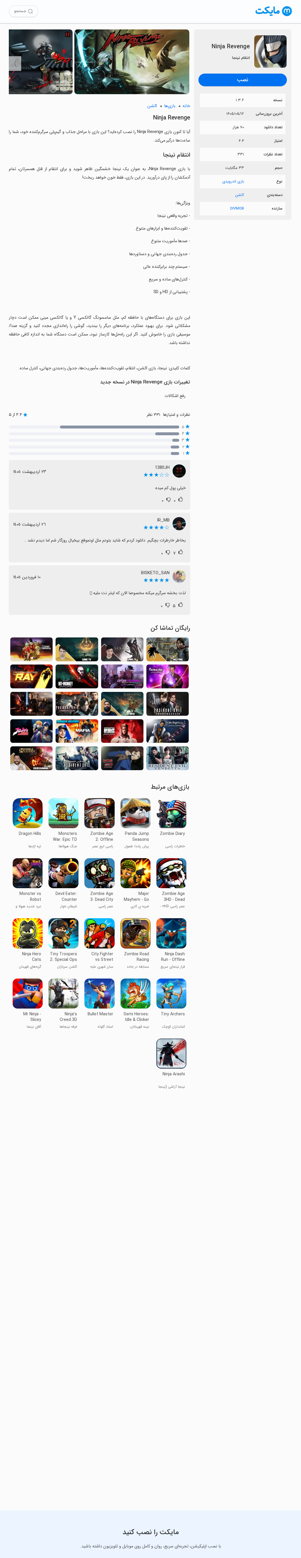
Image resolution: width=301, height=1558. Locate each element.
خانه (186, 106)
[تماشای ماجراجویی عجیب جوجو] (31, 733)
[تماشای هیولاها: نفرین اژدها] (167, 733)
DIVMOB (237, 208)
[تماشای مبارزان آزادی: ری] (31, 678)
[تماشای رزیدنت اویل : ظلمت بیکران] (77, 760)
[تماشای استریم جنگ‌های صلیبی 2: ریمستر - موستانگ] (167, 651)
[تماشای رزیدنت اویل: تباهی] (167, 705)
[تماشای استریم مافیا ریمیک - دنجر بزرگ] (77, 733)
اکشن (239, 195)
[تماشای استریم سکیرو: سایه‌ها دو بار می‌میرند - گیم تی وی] (122, 651)
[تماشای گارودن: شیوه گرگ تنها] (122, 733)
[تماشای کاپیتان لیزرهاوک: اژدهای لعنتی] (122, 678)
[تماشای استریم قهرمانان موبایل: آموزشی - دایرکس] (31, 760)
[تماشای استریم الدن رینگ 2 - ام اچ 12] (122, 705)
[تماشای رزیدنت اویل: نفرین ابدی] (77, 705)
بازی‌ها (169, 106)
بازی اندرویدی (233, 181)
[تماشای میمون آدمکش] (77, 678)
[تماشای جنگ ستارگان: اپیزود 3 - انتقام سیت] (31, 705)
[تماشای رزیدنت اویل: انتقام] (167, 760)
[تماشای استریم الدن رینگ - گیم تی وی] (77, 651)
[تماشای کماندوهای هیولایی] (31, 651)
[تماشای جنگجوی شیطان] (167, 678)
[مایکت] (273, 16)
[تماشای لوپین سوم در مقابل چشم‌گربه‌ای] (122, 760)
